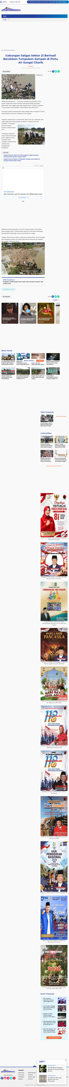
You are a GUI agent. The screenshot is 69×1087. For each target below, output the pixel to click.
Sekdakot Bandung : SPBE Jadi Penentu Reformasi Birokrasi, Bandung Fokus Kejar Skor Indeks (46, 460)
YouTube (15, 1080)
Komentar (7, 71)
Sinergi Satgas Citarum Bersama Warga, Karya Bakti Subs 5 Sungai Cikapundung (46, 424)
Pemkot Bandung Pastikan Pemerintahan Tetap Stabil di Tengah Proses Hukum (47, 446)
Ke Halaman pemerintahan (54, 466)
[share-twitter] (56, 71)
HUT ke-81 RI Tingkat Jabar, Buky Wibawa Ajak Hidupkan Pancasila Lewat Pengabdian (49, 1007)
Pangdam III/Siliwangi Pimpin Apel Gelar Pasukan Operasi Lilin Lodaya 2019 (23, 282)
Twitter (12, 1080)
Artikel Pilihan (46, 433)
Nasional (30, 1074)
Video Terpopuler (47, 412)
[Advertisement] (34, 34)
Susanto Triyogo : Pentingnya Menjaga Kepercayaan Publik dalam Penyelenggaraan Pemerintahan (61, 446)
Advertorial (21, 1072)
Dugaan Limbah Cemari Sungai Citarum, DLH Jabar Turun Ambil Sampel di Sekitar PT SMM (49, 1015)
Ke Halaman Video (61, 416)
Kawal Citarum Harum (8, 289)
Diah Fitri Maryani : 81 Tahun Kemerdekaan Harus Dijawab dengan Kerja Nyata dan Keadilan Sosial (49, 1030)
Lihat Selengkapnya (54, 1037)
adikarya (20, 1079)
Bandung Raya (32, 1072)
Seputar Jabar (31, 1077)
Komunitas (21, 1074)
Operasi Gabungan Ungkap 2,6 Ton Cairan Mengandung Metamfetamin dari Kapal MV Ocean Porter (48, 2)
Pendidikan (21, 1077)
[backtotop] (34, 1067)
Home (4, 2)
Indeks (5, 16)
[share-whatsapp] (58, 71)
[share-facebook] (53, 71)
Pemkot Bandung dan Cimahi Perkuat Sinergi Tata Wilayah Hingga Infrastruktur (61, 460)
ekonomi (30, 1079)
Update (40, 360)
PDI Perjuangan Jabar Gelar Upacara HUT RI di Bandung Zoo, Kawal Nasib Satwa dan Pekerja (49, 1023)
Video (6, 19)
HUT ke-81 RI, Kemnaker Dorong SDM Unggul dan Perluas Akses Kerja (48, 1000)
